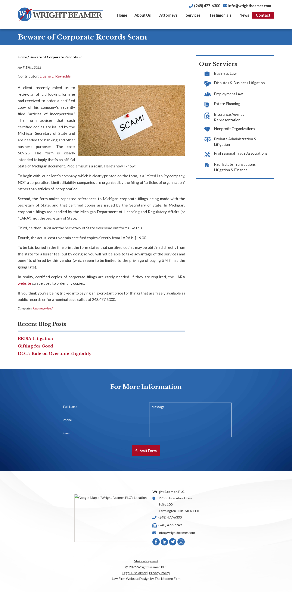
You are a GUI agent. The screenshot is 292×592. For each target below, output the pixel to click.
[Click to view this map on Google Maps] (110, 518)
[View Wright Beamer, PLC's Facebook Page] (156, 542)
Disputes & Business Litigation (239, 82)
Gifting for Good (35, 346)
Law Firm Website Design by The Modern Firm (146, 578)
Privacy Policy (159, 573)
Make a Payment (146, 561)
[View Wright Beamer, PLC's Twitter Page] (173, 542)
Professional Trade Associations (240, 153)
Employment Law (228, 93)
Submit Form (146, 450)
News (244, 15)
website (24, 283)
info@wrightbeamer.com (249, 5)
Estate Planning (227, 103)
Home (122, 15)
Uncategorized (43, 308)
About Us (142, 15)
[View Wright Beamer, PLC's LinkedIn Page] (164, 542)
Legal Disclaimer (134, 573)
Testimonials (220, 15)
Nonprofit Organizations (234, 128)
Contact (263, 15)
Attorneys (168, 15)
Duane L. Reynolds (55, 76)
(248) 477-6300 (207, 5)
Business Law (225, 73)
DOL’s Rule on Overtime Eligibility (54, 353)
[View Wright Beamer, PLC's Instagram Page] (181, 542)
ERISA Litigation (35, 338)
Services (193, 15)
